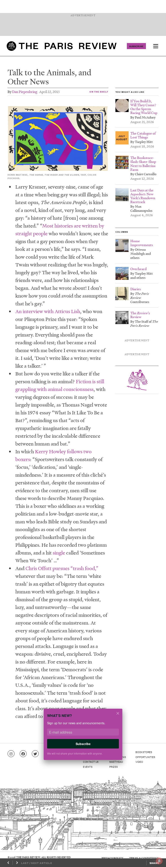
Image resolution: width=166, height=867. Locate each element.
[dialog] (83, 737)
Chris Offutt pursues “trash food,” (62, 568)
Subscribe (136, 46)
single (59, 552)
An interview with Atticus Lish (47, 311)
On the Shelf (98, 91)
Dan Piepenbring (24, 91)
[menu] (155, 46)
